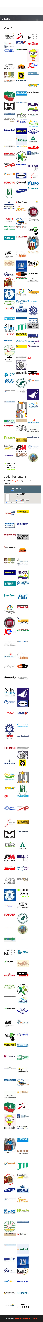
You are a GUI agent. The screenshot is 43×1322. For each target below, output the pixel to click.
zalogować (16, 481)
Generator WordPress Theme (26, 1318)
